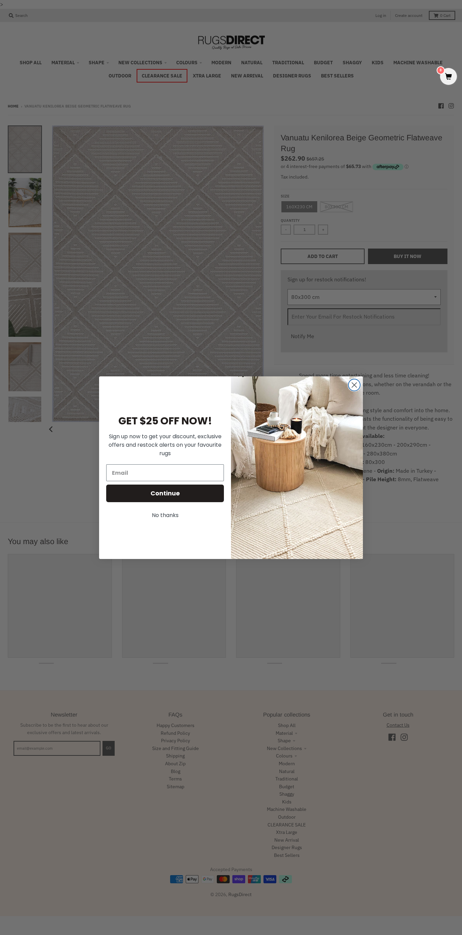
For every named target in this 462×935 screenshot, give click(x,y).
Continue (165, 493)
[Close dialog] (354, 385)
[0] (448, 76)
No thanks (165, 515)
